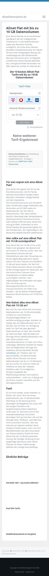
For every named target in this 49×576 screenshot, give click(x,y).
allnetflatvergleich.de (14, 16)
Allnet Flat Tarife (18, 551)
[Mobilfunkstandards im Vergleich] (24, 520)
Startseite (5, 551)
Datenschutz (19, 572)
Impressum (30, 572)
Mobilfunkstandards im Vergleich (21, 534)
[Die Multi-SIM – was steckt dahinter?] (24, 469)
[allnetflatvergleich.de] (24, 7)
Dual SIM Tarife (13, 508)
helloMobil (11, 353)
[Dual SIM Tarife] (24, 495)
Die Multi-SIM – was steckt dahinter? (22, 483)
